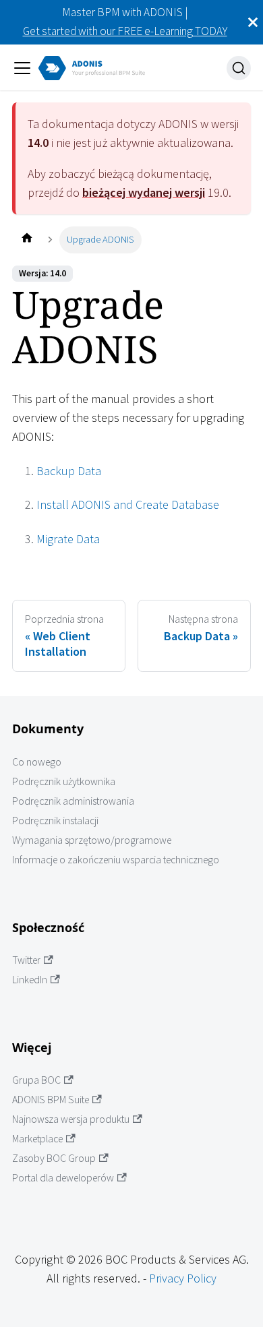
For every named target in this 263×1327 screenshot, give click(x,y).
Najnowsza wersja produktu (70, 1119)
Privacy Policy (182, 1278)
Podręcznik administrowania (73, 801)
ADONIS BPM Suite (50, 1099)
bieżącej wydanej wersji (143, 192)
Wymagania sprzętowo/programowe (91, 840)
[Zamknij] (253, 22)
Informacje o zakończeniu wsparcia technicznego (115, 859)
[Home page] (26, 239)
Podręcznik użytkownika (63, 781)
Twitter (26, 960)
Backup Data (68, 471)
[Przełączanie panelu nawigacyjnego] (22, 68)
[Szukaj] (239, 68)
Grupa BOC (36, 1080)
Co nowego (36, 761)
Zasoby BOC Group (54, 1158)
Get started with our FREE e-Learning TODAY (125, 31)
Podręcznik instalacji (55, 820)
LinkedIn (29, 979)
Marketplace (37, 1138)
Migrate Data (68, 539)
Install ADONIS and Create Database (127, 504)
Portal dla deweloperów (63, 1177)
